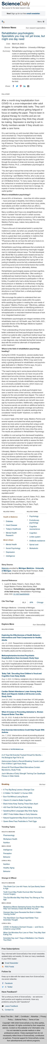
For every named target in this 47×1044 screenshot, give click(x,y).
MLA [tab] (24, 602)
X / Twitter (8, 987)
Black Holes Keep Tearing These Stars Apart (20, 803)
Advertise (34, 1016)
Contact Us (9, 1009)
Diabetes (9, 521)
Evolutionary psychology (34, 521)
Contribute (25, 1016)
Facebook (9, 983)
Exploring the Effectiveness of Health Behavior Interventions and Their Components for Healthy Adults (22, 637)
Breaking (5, 784)
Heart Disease (11, 525)
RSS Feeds (9, 966)
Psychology (33, 516)
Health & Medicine (10, 517)
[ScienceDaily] (16, 4)
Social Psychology (13, 548)
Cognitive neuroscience (34, 527)
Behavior (6, 857)
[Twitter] (17, 86)
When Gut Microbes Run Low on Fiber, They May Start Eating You (24, 933)
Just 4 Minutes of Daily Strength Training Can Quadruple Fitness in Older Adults (23, 774)
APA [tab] (31, 602)
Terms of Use (34, 1019)
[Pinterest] (20, 86)
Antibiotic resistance (37, 540)
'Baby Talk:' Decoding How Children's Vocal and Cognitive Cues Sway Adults (22, 674)
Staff (16, 1016)
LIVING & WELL (6, 860)
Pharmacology (9, 835)
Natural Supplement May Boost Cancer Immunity (22, 817)
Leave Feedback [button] (11, 1006)
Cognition (33, 533)
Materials (5, 568)
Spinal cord (33, 544)
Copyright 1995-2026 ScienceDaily (16, 1023)
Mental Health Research (11, 534)
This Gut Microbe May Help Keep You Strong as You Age (23, 898)
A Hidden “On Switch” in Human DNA (17, 793)
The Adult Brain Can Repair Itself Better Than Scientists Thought (20, 918)
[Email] (28, 86)
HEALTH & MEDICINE (8, 832)
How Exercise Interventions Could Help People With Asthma (23, 731)
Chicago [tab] (40, 602)
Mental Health (11, 544)
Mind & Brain (8, 540)
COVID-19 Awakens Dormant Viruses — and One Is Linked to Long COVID (23, 928)
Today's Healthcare (13, 529)
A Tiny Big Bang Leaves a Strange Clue (18, 789)
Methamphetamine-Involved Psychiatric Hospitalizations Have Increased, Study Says (20, 656)
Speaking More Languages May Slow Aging (20, 810)
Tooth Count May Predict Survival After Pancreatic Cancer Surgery (22, 893)
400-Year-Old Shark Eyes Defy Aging (17, 807)
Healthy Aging (8, 867)
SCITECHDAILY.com (17, 749)
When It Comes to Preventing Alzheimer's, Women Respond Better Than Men (22, 713)
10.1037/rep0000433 (21, 594)
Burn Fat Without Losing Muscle (15, 796)
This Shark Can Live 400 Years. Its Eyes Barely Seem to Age (24, 887)
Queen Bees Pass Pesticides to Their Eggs (20, 821)
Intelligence (10, 556)
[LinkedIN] (24, 86)
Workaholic (33, 548)
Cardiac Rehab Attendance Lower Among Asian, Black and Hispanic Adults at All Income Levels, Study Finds (22, 694)
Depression (10, 552)
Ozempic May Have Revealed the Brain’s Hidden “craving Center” (22, 913)
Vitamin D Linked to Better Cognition (17, 800)
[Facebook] (13, 86)
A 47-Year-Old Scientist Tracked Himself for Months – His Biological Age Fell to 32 (22, 756)
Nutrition (6, 842)
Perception (7, 853)
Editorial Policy (21, 1019)
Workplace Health (10, 839)
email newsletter (33, 13)
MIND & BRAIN (6, 846)
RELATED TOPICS (9, 512)
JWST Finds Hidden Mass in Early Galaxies (20, 814)
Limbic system (34, 536)
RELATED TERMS (32, 512)
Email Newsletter (11, 963)
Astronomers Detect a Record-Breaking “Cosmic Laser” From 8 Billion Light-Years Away (23, 762)
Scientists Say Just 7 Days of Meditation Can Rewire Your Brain (23, 939)
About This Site (7, 1016)
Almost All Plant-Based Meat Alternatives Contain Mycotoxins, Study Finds (21, 768)
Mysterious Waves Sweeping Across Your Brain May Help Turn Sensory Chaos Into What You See (23, 907)
